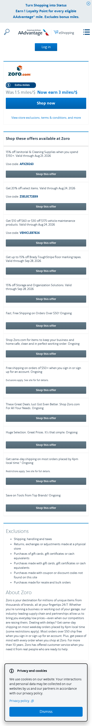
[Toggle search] (6, 32)
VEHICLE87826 (30, 233)
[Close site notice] (88, 4)
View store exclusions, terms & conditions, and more (46, 118)
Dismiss (46, 711)
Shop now (46, 103)
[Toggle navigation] (86, 32)
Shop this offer (46, 174)
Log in (46, 47)
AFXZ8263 (26, 164)
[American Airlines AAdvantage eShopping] (46, 33)
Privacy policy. (19, 701)
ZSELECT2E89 (29, 197)
